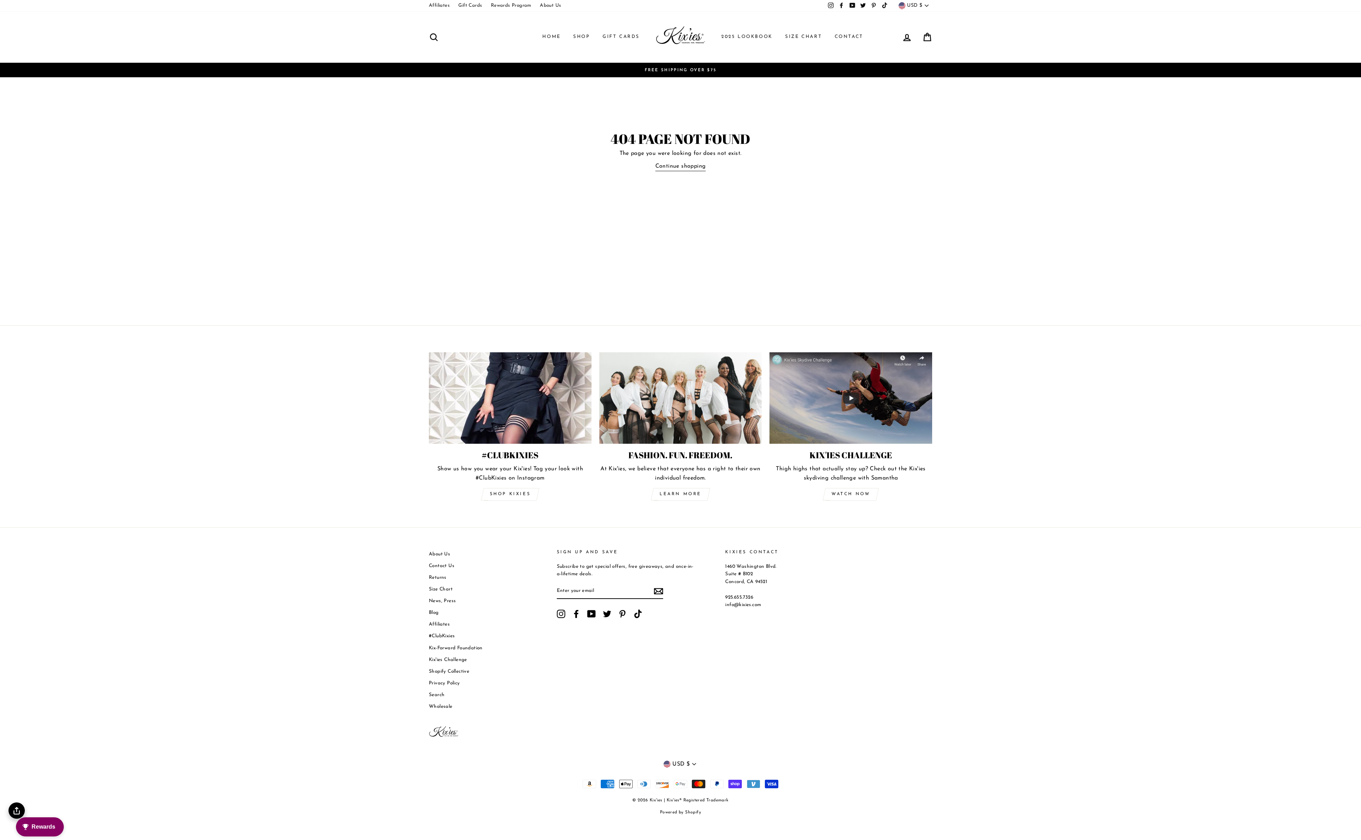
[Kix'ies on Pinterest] (622, 614)
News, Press (442, 601)
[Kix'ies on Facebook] (576, 614)
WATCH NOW (850, 494)
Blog (434, 612)
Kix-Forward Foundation (456, 648)
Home (551, 36)
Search (436, 695)
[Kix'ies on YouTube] (591, 614)
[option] (680, 70)
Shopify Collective (449, 671)
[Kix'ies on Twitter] (607, 614)
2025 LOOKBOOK (747, 36)
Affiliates (439, 5)
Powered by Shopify (680, 812)
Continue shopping (680, 166)
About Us (550, 5)
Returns (438, 577)
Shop (581, 36)
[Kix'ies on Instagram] (561, 614)
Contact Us (441, 566)
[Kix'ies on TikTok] (638, 614)
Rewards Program (511, 5)
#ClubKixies (442, 636)
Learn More (680, 494)
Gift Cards (470, 5)
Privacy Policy (444, 683)
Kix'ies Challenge (448, 659)
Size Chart (803, 36)
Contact (849, 36)
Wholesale (441, 706)
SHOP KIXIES (510, 494)
